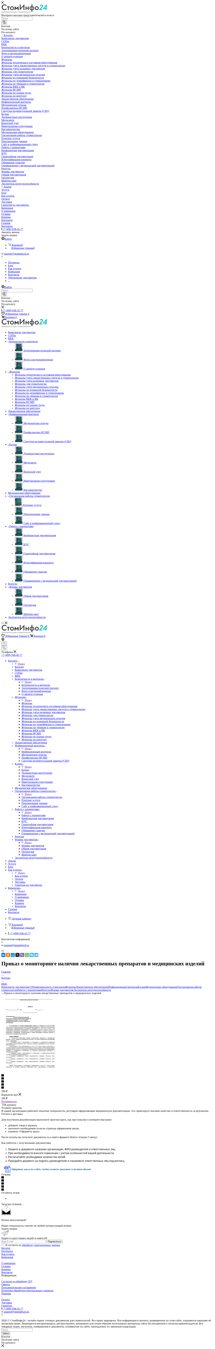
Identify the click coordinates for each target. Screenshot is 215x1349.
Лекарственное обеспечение (92, 987)
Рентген (46, 990)
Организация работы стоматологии (42, 797)
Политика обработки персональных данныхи (27, 1290)
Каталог (19, 666)
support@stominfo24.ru (16, 253)
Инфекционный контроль (36, 751)
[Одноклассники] (8, 955)
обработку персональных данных (41, 1245)
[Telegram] (36, 955)
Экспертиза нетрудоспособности (92, 990)
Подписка (7, 1251)
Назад (21, 663)
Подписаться (54, 1241)
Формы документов (33, 845)
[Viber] (22, 955)
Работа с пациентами (34, 815)
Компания (20, 894)
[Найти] (4, 22)
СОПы (32, 987)
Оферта (5, 1284)
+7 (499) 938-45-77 (12, 229)
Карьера (6, 1269)
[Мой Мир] (13, 955)
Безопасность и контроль (36, 685)
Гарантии (6, 1305)
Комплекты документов (15, 987)
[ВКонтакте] (3, 955)
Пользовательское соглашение (18, 1287)
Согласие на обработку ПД (16, 1281)
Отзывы (6, 1266)
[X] (17, 955)
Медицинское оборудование (161, 987)
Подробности (9, 1101)
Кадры (25, 769)
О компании (8, 1263)
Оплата (5, 1299)
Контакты (7, 1272)
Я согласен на (32, 1245)
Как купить (21, 875)
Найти (6, 1333)
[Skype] (32, 955)
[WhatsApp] (27, 955)
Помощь (6, 1293)
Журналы (27, 703)
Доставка (6, 1302)
